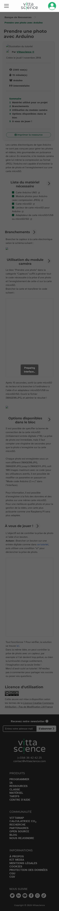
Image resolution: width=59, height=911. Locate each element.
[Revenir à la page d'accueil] (29, 6)
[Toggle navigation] (6, 6)
